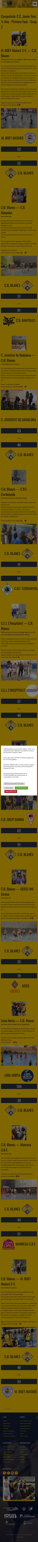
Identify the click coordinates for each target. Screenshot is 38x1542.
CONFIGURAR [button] (9, 788)
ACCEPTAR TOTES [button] (21, 788)
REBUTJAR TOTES (11, 791)
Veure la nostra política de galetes (14, 783)
